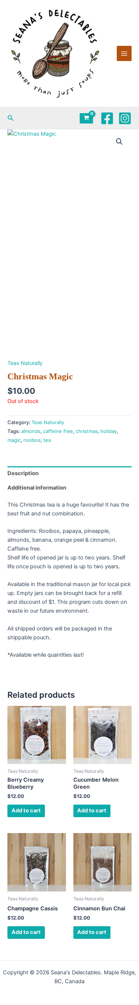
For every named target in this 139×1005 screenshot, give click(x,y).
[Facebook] (107, 118)
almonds (30, 431)
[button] (10, 118)
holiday (108, 431)
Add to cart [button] (26, 810)
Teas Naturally (25, 363)
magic (14, 440)
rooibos (32, 440)
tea (47, 440)
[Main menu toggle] (124, 53)
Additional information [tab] (36, 487)
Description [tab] (23, 473)
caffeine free (58, 431)
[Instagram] (125, 118)
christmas (87, 431)
